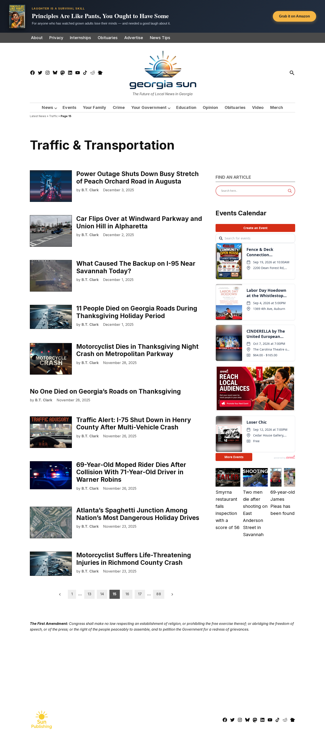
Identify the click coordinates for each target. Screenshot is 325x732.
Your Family (94, 107)
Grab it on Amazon (294, 16)
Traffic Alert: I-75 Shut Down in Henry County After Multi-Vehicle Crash (133, 423)
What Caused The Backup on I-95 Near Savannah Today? (135, 267)
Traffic (53, 116)
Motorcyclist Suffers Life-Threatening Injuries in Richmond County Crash (133, 558)
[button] (162, 16)
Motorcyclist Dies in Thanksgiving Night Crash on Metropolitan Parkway (137, 350)
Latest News (38, 116)
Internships (80, 37)
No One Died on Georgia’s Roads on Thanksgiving (105, 391)
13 (89, 594)
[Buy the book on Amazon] (17, 16)
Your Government (149, 107)
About (37, 37)
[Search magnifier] (290, 191)
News (47, 107)
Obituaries (108, 37)
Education (186, 107)
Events (69, 107)
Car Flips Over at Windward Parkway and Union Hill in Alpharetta (139, 222)
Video (258, 107)
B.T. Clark (90, 190)
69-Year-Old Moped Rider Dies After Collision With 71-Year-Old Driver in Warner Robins (131, 472)
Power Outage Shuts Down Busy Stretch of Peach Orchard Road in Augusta (137, 177)
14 (102, 594)
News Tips (160, 37)
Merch (276, 107)
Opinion (210, 107)
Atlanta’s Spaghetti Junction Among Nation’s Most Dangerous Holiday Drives (137, 514)
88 (158, 594)
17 (140, 594)
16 (127, 594)
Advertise (133, 37)
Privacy (56, 37)
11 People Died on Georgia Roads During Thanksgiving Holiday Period (136, 312)
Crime (119, 107)
